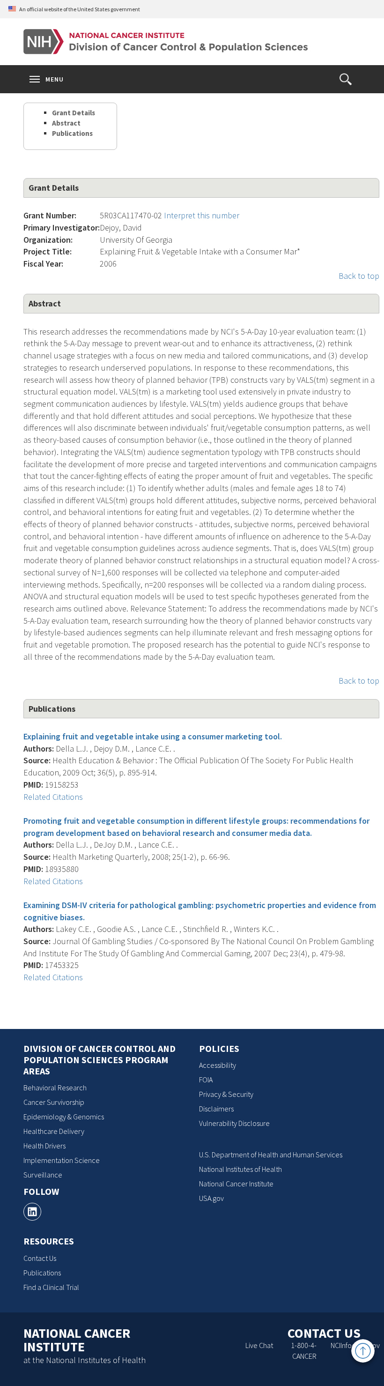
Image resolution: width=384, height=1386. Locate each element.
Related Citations (53, 796)
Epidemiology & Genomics (63, 1116)
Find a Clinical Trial (51, 1287)
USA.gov (211, 1198)
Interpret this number (201, 215)
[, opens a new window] (32, 1212)
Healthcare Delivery (53, 1131)
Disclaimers (216, 1108)
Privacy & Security (226, 1094)
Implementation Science (61, 1160)
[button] (345, 79)
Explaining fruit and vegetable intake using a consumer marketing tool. (152, 736)
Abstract (66, 123)
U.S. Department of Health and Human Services (270, 1154)
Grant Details (73, 112)
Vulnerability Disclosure (234, 1123)
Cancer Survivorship (53, 1102)
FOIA (206, 1079)
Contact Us (39, 1258)
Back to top (359, 275)
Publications (72, 133)
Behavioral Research (55, 1087)
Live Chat (259, 1345)
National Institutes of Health (240, 1169)
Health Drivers (44, 1145)
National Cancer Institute (236, 1183)
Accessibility (217, 1065)
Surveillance (42, 1174)
